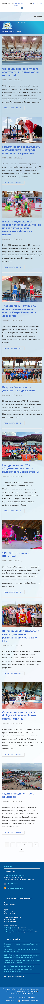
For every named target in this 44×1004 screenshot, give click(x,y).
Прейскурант (21, 991)
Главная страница (8, 31)
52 (36, 844)
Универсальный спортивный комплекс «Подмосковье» (21, 989)
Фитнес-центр (14, 993)
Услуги (13, 991)
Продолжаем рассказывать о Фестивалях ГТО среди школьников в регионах (21, 150)
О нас (7, 991)
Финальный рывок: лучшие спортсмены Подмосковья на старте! (20, 72)
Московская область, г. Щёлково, (15, 875)
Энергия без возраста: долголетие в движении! (19, 389)
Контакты (31, 993)
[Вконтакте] (22, 8)
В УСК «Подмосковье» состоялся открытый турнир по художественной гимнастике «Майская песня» (21, 228)
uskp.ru (33, 997)
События (19, 80)
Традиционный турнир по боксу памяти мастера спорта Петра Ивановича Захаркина (19, 310)
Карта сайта (8, 867)
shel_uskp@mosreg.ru (11, 928)
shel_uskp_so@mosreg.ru (12, 930)
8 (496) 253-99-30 (19, 3)
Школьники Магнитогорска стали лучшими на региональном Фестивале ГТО (20, 635)
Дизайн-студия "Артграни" (29, 1001)
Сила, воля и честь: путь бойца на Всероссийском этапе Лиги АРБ (19, 715)
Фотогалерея (32, 991)
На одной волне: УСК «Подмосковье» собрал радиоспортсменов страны (20, 468)
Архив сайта (26, 6)
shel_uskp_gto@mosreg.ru (12, 932)
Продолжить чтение (12, 108)
